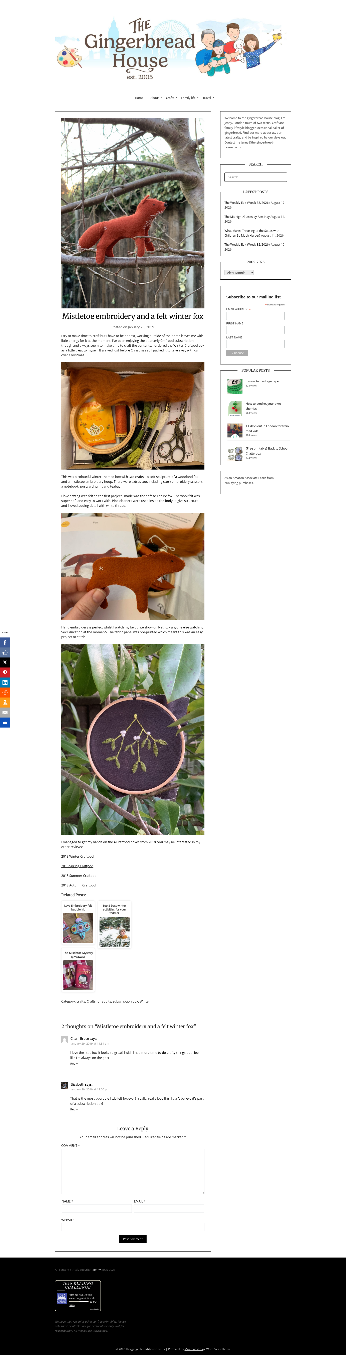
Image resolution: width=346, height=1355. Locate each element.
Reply (74, 1063)
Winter (145, 1001)
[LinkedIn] (5, 683)
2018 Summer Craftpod (79, 875)
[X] (5, 662)
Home (139, 98)
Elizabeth (77, 1084)
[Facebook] (5, 642)
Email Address (238, 309)
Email (140, 1201)
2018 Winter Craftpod (77, 856)
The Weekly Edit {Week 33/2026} (247, 203)
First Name (234, 323)
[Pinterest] (5, 672)
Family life (188, 98)
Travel (207, 98)
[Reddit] (5, 693)
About (155, 98)
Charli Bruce (79, 1038)
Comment (70, 1145)
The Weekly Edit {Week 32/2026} (247, 244)
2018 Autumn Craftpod (78, 885)
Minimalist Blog (195, 1349)
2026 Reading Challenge (78, 1285)
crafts (80, 1001)
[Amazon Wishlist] (5, 703)
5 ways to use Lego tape (262, 381)
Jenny (97, 1270)
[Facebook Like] (5, 652)
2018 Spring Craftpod (77, 866)
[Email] (5, 713)
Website (67, 1220)
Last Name (234, 337)
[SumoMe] (5, 723)
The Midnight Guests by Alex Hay (247, 217)
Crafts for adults (99, 1001)
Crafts (170, 98)
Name (67, 1201)
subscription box (125, 1001)
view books (94, 1309)
